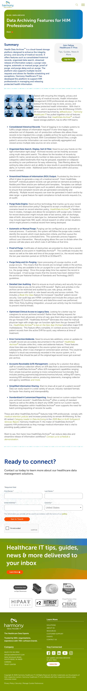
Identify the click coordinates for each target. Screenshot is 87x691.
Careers (7, 662)
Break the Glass (26, 295)
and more (35, 380)
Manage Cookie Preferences (33, 683)
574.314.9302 (14, 652)
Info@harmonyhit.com (14, 655)
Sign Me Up (68, 59)
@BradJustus (65, 112)
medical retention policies (16, 416)
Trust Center (10, 664)
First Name (9, 491)
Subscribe (53, 664)
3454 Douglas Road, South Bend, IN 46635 (13, 658)
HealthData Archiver (62, 117)
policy (64, 514)
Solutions (51, 625)
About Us (51, 628)
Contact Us (52, 640)
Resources (51, 631)
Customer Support (55, 634)
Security (18, 683)
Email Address (10, 503)
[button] (83, 5)
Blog (9, 15)
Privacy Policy (9, 683)
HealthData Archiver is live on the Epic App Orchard (38, 325)
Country (48, 503)
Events (50, 637)
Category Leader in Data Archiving (30, 419)
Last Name (49, 491)
